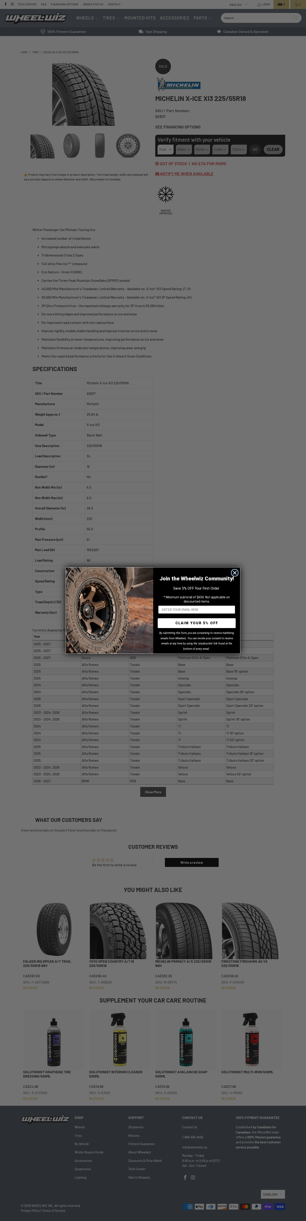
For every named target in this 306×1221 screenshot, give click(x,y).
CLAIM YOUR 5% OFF (196, 623)
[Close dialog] (234, 572)
